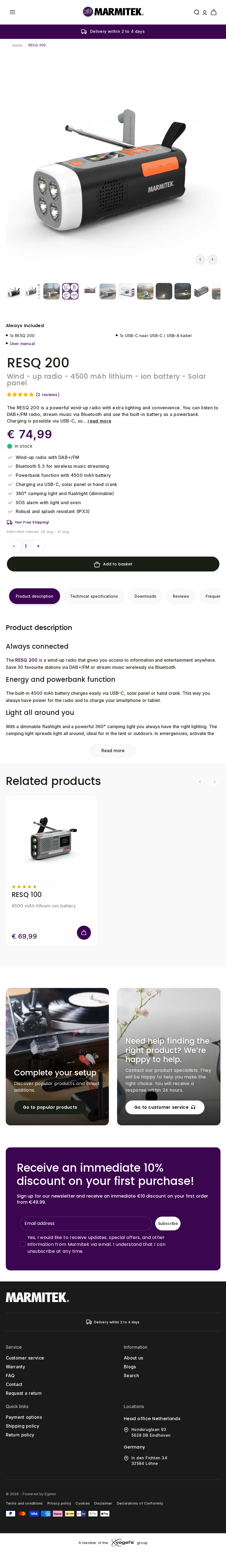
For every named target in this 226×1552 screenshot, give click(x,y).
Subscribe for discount (166, 814)
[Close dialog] (214, 715)
